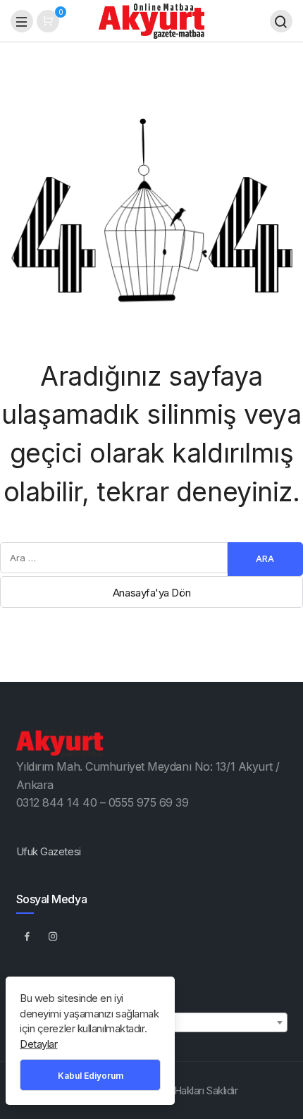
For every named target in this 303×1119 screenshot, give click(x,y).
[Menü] (22, 21)
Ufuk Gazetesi (48, 851)
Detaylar (38, 1044)
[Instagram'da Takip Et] (53, 935)
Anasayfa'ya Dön (151, 592)
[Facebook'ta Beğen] (27, 935)
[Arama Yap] (281, 21)
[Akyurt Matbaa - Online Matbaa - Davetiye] (151, 20)
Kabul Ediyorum (90, 1075)
